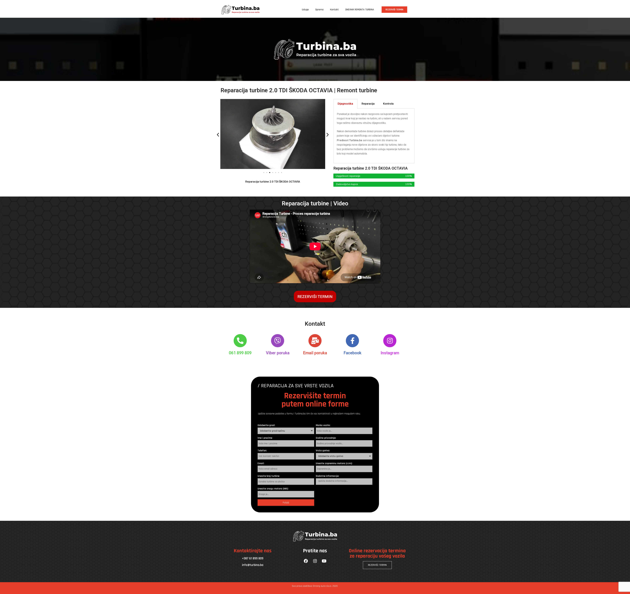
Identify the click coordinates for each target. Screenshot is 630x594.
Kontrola (388, 103)
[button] (394, 9)
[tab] (345, 104)
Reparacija (368, 103)
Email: (261, 463)
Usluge (305, 9)
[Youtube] (324, 561)
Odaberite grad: (266, 425)
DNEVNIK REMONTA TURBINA (359, 9)
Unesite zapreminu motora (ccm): (334, 463)
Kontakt (334, 9)
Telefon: (262, 450)
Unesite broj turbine (268, 476)
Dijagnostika (345, 103)
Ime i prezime (265, 438)
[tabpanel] (374, 136)
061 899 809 (240, 353)
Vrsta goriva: (323, 450)
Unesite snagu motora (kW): (273, 488)
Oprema (319, 9)
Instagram (390, 353)
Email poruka (315, 353)
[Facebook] (306, 561)
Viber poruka (277, 353)
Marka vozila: (323, 425)
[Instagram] (315, 561)
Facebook (352, 353)
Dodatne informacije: (327, 476)
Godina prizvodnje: (326, 438)
